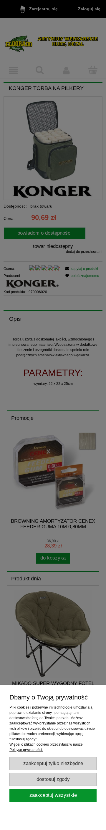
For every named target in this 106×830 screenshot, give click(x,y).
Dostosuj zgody (53, 779)
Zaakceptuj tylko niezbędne (53, 763)
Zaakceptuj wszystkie (53, 795)
